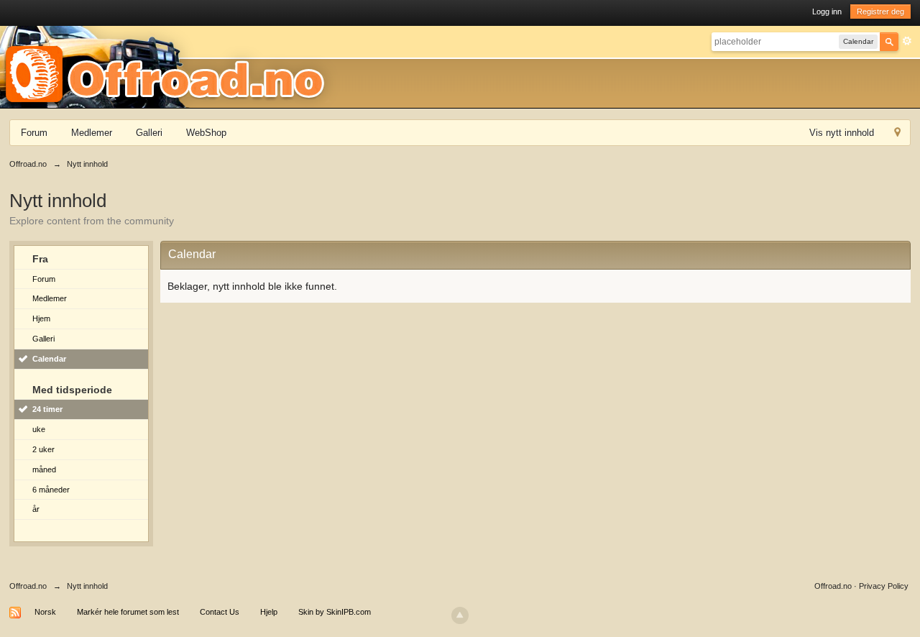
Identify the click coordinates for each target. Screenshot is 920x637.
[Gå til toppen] (460, 615)
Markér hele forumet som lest (128, 612)
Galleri (149, 132)
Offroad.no (28, 586)
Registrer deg (880, 11)
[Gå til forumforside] (169, 66)
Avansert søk (907, 41)
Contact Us (219, 612)
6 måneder (51, 489)
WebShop (206, 132)
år (36, 509)
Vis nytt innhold (841, 132)
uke (38, 429)
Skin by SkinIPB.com (334, 612)
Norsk (45, 612)
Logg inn (827, 11)
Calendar (49, 358)
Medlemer (91, 132)
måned (44, 469)
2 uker (43, 449)
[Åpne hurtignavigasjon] (897, 134)
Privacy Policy (883, 586)
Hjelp (268, 612)
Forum (34, 132)
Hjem (41, 318)
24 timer (47, 409)
